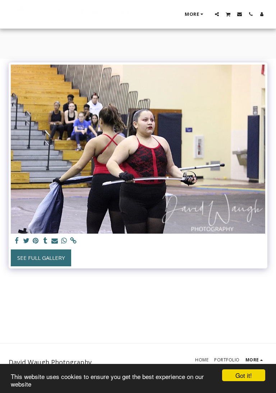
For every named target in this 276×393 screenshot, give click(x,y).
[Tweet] (26, 240)
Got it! (243, 375)
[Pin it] (35, 240)
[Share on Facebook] (17, 240)
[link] (73, 240)
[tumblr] (45, 240)
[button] (217, 14)
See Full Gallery (41, 257)
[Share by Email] (54, 240)
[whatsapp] (64, 240)
